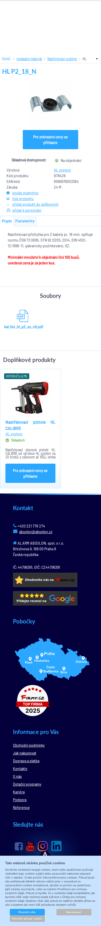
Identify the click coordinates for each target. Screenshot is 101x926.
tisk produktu (23, 198)
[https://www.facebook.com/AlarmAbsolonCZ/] (19, 846)
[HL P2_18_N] (50, 103)
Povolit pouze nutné (27, 918)
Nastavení (73, 912)
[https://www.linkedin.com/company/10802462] (56, 846)
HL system (62, 169)
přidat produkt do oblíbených (35, 204)
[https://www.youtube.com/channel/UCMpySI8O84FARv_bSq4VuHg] (30, 846)
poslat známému (25, 192)
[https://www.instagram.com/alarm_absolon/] (43, 846)
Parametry (24, 220)
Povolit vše (27, 912)
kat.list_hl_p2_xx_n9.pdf (22, 326)
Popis (7, 220)
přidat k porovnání (26, 210)
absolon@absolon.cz (35, 531)
